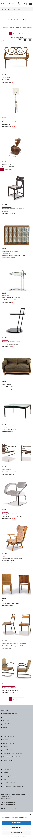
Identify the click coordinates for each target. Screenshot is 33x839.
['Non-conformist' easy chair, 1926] (17, 493)
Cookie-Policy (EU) (9, 743)
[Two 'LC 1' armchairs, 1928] (17, 450)
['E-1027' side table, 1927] (17, 276)
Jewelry (5, 727)
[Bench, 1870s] (17, 58)
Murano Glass (7, 720)
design (14, 9)
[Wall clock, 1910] (17, 101)
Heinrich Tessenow (7, 120)
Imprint (25, 837)
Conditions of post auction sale (12, 753)
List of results (27, 27)
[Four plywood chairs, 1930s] (17, 581)
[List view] (30, 40)
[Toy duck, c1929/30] (17, 145)
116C (19, 9)
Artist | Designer (8, 769)
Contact (5, 746)
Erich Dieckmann (6, 207)
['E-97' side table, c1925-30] (17, 321)
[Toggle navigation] (30, 3)
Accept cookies (16, 822)
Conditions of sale (8, 750)
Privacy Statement (18, 837)
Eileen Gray (5, 296)
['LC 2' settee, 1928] (17, 365)
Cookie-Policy (9, 837)
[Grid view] (25, 40)
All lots (18, 27)
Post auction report (8, 27)
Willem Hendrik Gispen (8, 686)
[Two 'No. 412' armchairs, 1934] (17, 667)
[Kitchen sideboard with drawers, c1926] (17, 232)
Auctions (7, 9)
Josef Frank (5, 556)
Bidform (5, 773)
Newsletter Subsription (10, 783)
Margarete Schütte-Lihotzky (10, 251)
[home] (2, 9)
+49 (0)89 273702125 (9, 803)
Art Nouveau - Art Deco (10, 714)
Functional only (16, 828)
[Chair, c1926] (17, 188)
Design (5, 717)
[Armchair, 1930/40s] (17, 537)
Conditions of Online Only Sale (12, 757)
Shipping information (9, 776)
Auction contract (8, 760)
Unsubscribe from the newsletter (13, 786)
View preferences (16, 833)
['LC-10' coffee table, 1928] (17, 408)
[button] (30, 814)
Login (4, 779)
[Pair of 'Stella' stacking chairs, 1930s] (17, 624)
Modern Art (6, 724)
